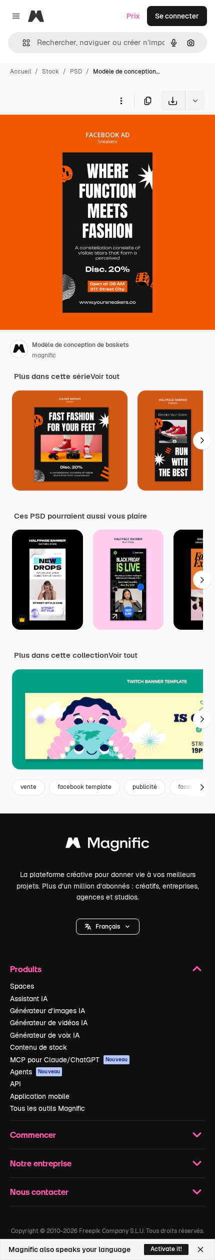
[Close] (200, 1249)
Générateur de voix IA (45, 1035)
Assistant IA (29, 998)
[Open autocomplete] (22, 43)
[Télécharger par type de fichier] (195, 101)
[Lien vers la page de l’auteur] (19, 350)
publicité (144, 787)
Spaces (22, 986)
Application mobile (40, 1096)
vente (28, 787)
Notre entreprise (41, 1163)
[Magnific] (108, 845)
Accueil (20, 72)
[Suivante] (202, 440)
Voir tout (105, 376)
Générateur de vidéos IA (49, 1022)
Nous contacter (39, 1191)
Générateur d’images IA (47, 1010)
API (15, 1083)
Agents (35, 1071)
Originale (66, 134)
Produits (26, 969)
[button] (108, 927)
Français (108, 927)
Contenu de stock (38, 1047)
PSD (76, 72)
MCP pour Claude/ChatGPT (69, 1059)
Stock (50, 72)
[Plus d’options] (121, 101)
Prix (133, 16)
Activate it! (166, 1249)
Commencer (33, 1134)
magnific (44, 355)
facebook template (85, 787)
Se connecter (177, 16)
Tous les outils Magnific (47, 1108)
